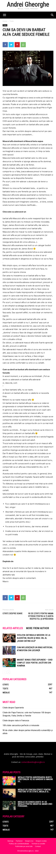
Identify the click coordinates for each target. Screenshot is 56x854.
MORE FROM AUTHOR (37, 628)
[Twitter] (11, 44)
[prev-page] (4, 672)
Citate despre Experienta (13, 707)
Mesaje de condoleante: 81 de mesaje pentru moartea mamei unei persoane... (35, 804)
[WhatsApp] (23, 44)
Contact (38, 846)
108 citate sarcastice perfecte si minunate (21, 725)
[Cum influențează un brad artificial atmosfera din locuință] (9, 650)
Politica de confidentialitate (19, 844)
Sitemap (10, 841)
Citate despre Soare (12, 613)
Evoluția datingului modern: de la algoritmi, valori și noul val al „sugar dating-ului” (33, 638)
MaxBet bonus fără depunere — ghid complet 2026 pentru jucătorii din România (34, 663)
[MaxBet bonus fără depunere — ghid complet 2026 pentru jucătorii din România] (9, 662)
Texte (12, 21)
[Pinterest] (17, 44)
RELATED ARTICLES (13, 628)
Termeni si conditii (38, 844)
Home (5, 21)
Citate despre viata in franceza (16, 720)
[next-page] (8, 672)
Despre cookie (41, 841)
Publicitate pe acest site (24, 846)
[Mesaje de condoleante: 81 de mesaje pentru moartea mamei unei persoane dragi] (9, 805)
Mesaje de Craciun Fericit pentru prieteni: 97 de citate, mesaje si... (34, 790)
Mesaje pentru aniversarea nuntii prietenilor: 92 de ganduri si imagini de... (35, 779)
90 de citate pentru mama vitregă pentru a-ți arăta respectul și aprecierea (40, 616)
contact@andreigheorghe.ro (33, 762)
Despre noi (29, 841)
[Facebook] (5, 44)
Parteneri (19, 841)
